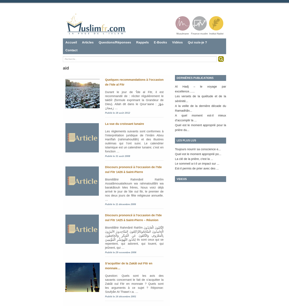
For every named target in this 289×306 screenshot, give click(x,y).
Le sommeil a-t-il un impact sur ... (197, 163)
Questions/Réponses (115, 42)
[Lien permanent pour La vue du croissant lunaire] (81, 137)
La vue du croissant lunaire (124, 124)
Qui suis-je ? (197, 42)
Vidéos (177, 42)
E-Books (160, 42)
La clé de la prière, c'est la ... (194, 159)
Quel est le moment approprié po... (198, 154)
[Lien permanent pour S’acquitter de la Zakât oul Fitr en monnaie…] (81, 277)
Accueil (71, 42)
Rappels (142, 42)
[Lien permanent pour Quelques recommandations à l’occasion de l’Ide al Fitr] (81, 93)
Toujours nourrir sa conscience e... (198, 149)
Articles (88, 42)
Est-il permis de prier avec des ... (197, 168)
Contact (71, 50)
